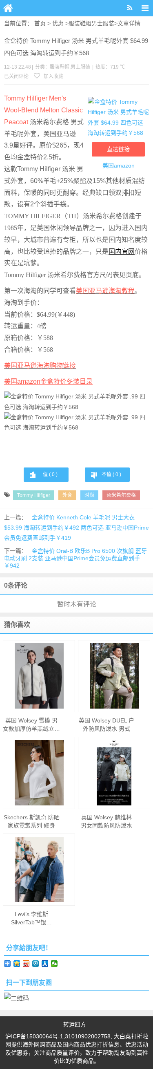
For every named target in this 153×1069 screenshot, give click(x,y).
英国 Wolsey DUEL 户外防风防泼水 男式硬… (106, 725)
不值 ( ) (111, 474)
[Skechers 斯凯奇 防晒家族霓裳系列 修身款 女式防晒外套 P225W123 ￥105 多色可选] (39, 772)
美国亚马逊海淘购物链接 (40, 365)
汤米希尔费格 (121, 495)
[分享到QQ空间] (16, 963)
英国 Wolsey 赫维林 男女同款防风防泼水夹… (106, 822)
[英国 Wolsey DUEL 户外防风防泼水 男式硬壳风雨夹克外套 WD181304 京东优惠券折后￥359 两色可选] (114, 676)
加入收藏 (52, 76)
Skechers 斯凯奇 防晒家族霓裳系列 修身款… (32, 822)
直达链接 (118, 149)
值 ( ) (50, 474)
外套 (67, 495)
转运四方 (74, 1024)
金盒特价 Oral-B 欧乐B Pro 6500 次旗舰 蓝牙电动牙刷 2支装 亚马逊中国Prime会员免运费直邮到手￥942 (75, 558)
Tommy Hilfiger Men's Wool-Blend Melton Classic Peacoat (43, 110)
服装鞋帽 (80, 23)
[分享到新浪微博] (26, 963)
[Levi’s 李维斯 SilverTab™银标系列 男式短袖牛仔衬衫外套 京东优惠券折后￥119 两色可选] (39, 869)
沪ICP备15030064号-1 (34, 1036)
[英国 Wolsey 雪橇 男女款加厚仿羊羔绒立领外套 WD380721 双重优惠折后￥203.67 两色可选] (39, 676)
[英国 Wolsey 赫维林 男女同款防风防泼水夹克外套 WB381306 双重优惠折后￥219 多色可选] (114, 772)
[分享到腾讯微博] (35, 963)
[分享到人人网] (45, 963)
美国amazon (118, 165)
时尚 (89, 495)
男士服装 (102, 23)
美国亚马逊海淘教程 (105, 290)
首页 (40, 23)
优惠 (58, 23)
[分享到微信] (54, 963)
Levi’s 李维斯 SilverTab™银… (31, 918)
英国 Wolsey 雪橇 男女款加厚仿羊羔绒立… (31, 724)
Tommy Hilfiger (33, 495)
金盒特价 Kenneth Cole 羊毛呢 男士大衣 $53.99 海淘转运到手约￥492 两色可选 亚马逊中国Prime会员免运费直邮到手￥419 (76, 527)
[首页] (8, 8)
